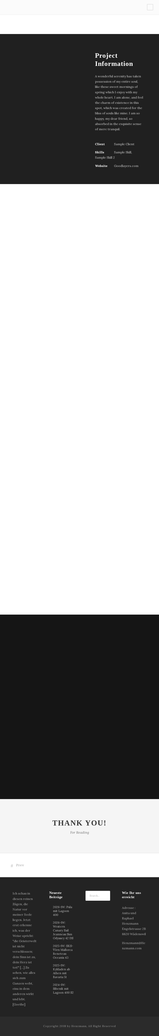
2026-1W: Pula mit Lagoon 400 (62, 911)
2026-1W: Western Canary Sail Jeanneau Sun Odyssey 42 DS (63, 930)
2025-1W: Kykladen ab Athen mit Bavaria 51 (61, 971)
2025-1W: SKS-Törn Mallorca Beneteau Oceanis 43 (63, 951)
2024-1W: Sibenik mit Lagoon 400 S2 (63, 988)
